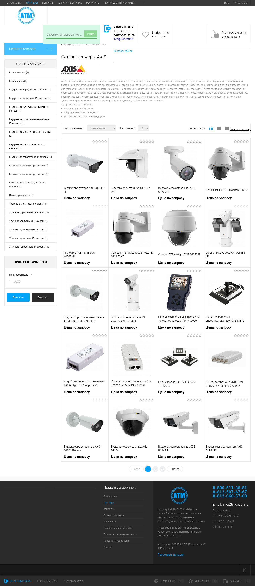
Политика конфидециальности (120, 534)
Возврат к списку (240, 129)
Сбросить (43, 297)
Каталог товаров (22, 49)
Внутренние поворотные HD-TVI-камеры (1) (27, 146)
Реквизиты (92, 2)
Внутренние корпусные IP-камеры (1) (29, 89)
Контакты (48, 2)
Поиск (90, 34)
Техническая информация (120, 2)
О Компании (14, 2)
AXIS (17, 281)
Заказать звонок (123, 51)
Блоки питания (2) (19, 72)
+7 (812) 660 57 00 (47, 580)
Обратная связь (20, 580)
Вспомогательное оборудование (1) (28, 165)
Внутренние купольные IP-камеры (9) (29, 98)
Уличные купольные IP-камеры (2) (28, 229)
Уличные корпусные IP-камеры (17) (29, 212)
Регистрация (241, 3)
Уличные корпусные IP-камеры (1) (28, 221)
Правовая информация (116, 540)
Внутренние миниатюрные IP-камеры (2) (30, 133)
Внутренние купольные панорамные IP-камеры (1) (29, 121)
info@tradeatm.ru (124, 39)
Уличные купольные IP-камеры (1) (28, 238)
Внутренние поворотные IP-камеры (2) (30, 156)
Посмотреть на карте (170, 554)
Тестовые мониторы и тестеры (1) (28, 203)
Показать (18, 297)
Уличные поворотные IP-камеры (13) (29, 246)
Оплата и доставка (70, 2)
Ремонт (107, 547)
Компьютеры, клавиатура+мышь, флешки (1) (27, 184)
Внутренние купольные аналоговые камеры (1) (29, 108)
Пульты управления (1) (21, 195)
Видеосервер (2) (18, 81)
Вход (226, 3)
